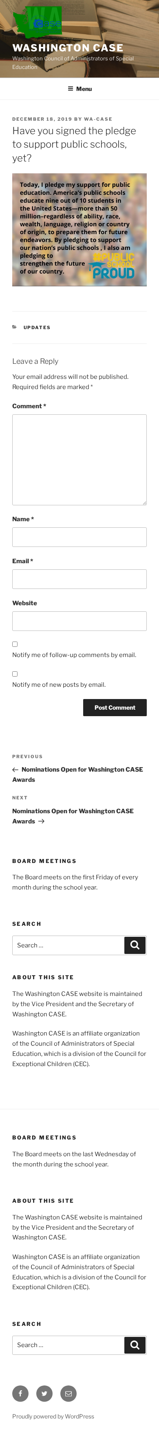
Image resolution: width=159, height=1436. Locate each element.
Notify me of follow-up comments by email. (74, 655)
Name (23, 519)
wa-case (98, 119)
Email (22, 561)
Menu (84, 88)
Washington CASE (68, 48)
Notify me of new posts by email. (59, 684)
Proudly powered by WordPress (53, 1416)
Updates (37, 327)
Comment (29, 406)
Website (24, 603)
